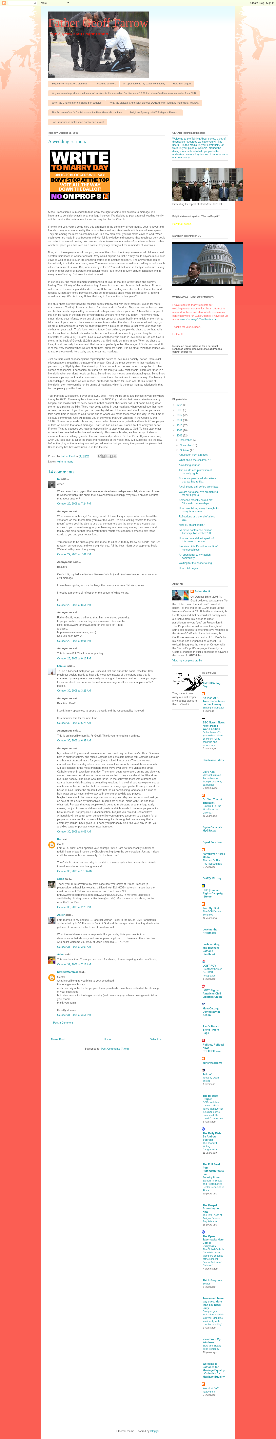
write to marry (65, 461)
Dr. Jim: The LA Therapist (212, 801)
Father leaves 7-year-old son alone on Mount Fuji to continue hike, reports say (213, 739)
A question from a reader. (193, 454)
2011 (180, 420)
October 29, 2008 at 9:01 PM (74, 640)
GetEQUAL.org (212, 878)
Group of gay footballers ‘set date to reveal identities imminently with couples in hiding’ (213, 1318)
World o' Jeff (210, 1388)
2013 (180, 410)
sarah (60, 878)
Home (107, 1039)
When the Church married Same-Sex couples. (77, 102)
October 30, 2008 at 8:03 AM (74, 831)
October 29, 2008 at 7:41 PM (74, 554)
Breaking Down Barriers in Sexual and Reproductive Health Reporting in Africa (213, 1184)
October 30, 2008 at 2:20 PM (74, 907)
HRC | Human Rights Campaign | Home (213, 893)
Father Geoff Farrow (98, 22)
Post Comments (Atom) (115, 1048)
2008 (180, 435)
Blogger (154, 1431)
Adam (60, 954)
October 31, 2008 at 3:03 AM (74, 946)
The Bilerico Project (210, 1097)
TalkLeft (207, 1074)
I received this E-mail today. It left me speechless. (198, 548)
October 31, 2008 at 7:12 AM (74, 964)
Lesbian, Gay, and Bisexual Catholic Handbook (211, 949)
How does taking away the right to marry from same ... (198, 510)
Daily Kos (209, 771)
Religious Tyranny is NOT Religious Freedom (154, 112)
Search (207, 1283)
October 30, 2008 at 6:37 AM (74, 740)
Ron (59, 839)
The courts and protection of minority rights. (195, 472)
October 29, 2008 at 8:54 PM (74, 605)
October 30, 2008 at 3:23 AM (74, 690)
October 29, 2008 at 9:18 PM (74, 658)
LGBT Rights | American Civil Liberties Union (212, 993)
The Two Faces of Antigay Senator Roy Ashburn (212, 1218)
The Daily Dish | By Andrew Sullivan (212, 1136)
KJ (58, 478)
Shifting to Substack (213, 707)
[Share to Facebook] (111, 456)
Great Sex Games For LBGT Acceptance (212, 972)
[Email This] (100, 456)
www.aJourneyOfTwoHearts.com (198, 319)
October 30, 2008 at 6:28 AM (74, 722)
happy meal (209, 1391)
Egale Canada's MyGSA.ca (212, 829)
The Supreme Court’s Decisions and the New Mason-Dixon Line (87, 112)
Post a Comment (63, 1022)
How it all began (181, 223)
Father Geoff (202, 591)
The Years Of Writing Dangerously (210, 1146)
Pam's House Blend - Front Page (211, 1029)
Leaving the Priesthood (210, 931)
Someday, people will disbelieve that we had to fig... (197, 480)
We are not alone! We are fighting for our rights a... (198, 493)
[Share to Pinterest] (115, 456)
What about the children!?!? (195, 459)
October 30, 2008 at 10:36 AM (74, 871)
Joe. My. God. (211, 908)
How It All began (182, 83)
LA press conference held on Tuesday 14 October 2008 (195, 532)
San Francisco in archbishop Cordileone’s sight (78, 122)
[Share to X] (107, 456)
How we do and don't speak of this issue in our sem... (196, 540)
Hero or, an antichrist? (191, 524)
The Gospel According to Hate (211, 1208)
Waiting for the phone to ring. (196, 562)
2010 (180, 425)
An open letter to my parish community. (144, 83)
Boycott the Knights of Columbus (69, 83)
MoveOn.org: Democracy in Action (211, 1011)
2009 (180, 430)
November (186, 445)
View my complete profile (187, 660)
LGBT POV (209, 965)
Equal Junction (212, 842)
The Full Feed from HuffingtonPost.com (213, 1169)
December (186, 439)
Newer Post (58, 1039)
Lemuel (61, 665)
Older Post (156, 1039)
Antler (61, 914)
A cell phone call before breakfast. (199, 486)
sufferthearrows (212, 1062)
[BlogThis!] (103, 456)
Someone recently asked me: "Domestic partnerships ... (196, 501)
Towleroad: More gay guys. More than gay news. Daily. (213, 1303)
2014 (180, 404)
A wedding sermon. (105, 83)
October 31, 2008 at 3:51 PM (74, 1014)
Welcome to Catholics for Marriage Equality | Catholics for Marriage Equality (214, 1370)
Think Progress (212, 1280)
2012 (180, 415)
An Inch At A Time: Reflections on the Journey (213, 701)
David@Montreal (67, 971)
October (185, 450)
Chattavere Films (213, 760)
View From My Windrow (212, 1341)
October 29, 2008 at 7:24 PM (74, 503)
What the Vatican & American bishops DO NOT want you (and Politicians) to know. (154, 102)
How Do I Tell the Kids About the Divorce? (212, 809)
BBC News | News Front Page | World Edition (214, 726)
